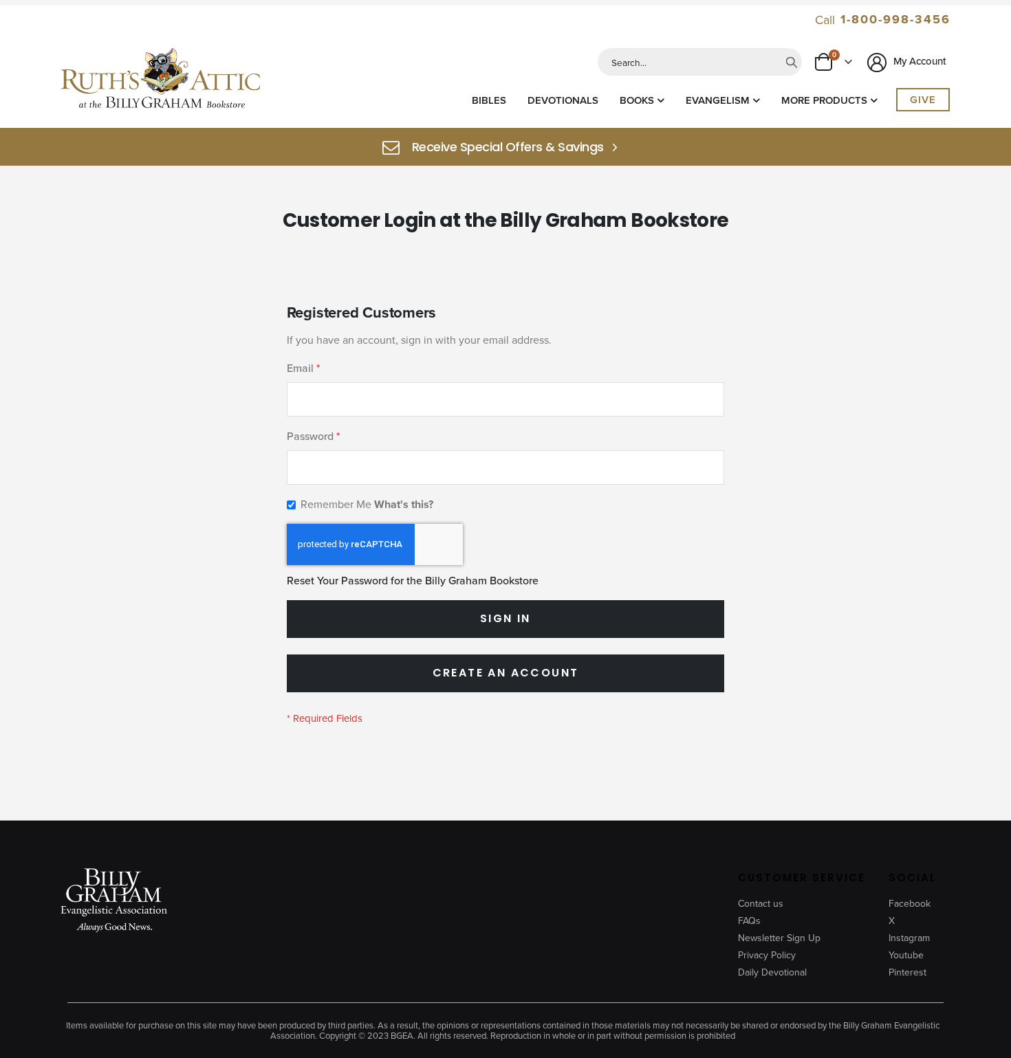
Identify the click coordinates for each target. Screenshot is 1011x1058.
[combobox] (700, 62)
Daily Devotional (772, 972)
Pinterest (907, 972)
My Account (918, 61)
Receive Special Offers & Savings (508, 147)
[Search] (791, 62)
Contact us (760, 903)
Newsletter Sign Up (779, 938)
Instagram (909, 938)
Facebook (910, 903)
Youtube (906, 955)
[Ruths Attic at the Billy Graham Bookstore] (160, 80)
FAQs (749, 920)
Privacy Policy (767, 955)
